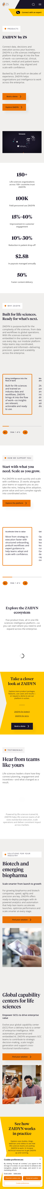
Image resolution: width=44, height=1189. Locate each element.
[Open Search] (33, 4)
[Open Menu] (40, 4)
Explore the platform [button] (14, 503)
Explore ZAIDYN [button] (12, 107)
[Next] (25, 432)
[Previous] (5, 432)
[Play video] (22, 799)
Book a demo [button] (12, 96)
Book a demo (19, 726)
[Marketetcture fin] (22, 656)
